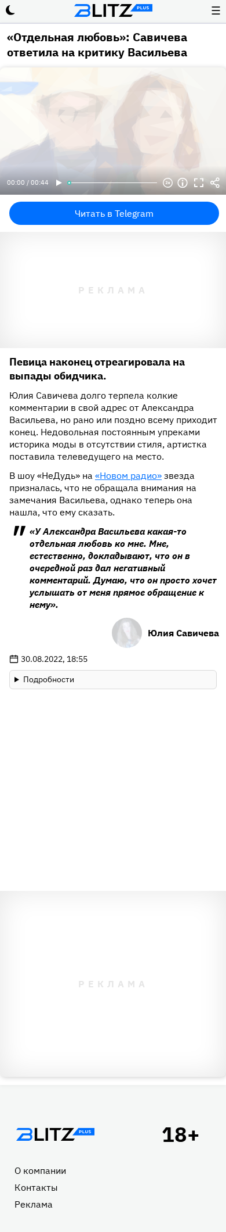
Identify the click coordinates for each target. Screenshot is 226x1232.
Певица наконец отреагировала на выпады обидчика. (97, 368)
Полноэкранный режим (199, 183)
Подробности (48, 679)
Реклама (33, 1204)
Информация (182, 183)
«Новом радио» (128, 475)
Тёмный (10, 10)
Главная (55, 1134)
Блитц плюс (113, 10)
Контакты (36, 1187)
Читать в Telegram (114, 213)
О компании (40, 1170)
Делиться (215, 183)
